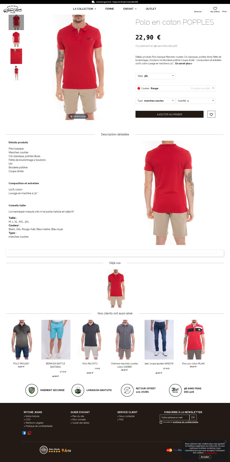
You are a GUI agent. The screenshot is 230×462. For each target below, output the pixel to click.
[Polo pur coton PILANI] (193, 340)
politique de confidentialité (185, 422)
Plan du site (78, 416)
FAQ (121, 419)
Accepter (205, 457)
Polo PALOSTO (90, 363)
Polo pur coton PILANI (193, 363)
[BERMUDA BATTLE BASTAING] (55, 340)
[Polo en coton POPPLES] (16, 22)
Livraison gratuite (99, 390)
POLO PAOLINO (21, 363)
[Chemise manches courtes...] (124, 340)
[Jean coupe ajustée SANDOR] (159, 340)
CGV (28, 419)
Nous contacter (127, 416)
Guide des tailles (80, 423)
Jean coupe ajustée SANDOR (158, 363)
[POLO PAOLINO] (21, 340)
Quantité (183, 101)
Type (151, 101)
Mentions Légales (34, 423)
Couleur (175, 88)
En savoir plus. (210, 453)
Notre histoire (32, 416)
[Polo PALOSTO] (90, 340)
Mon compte (79, 419)
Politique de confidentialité (39, 426)
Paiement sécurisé (52, 390)
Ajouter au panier (169, 114)
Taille (143, 76)
